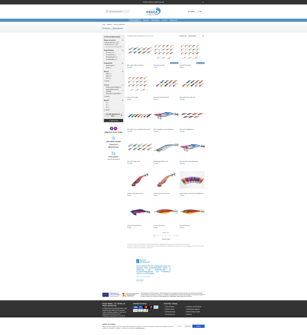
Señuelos (189, 246)
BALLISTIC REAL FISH (133, 161)
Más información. (140, 328)
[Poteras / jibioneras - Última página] (177, 235)
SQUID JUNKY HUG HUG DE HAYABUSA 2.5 (192, 193)
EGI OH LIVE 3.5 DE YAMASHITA (189, 161)
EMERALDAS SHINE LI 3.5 (161, 161)
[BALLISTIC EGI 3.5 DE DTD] (166, 83)
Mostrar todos (149, 36)
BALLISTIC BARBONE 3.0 (187, 129)
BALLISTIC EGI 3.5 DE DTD (161, 97)
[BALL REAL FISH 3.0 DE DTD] (139, 51)
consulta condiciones (113, 159)
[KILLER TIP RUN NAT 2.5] (139, 211)
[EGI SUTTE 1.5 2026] (139, 83)
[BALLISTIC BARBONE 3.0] (192, 115)
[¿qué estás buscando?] (118, 11)
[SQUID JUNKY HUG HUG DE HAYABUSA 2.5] (192, 179)
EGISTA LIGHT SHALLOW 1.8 (162, 193)
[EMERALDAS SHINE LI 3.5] (166, 147)
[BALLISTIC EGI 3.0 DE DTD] (192, 83)
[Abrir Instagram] (115, 128)
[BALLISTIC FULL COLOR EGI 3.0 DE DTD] (139, 115)
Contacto (189, 314)
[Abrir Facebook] (111, 128)
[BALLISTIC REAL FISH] (139, 147)
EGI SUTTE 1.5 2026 (132, 97)
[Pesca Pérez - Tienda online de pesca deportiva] (153, 11)
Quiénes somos (169, 309)
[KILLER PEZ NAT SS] (166, 211)
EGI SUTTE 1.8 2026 (185, 65)
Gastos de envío (170, 314)
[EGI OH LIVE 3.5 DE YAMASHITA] (192, 147)
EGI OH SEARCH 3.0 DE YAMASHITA (164, 129)
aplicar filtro (114, 120)
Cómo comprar (169, 306)
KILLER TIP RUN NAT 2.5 (134, 225)
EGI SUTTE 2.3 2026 (159, 65)
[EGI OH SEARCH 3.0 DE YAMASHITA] (166, 115)
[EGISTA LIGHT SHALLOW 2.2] (139, 179)
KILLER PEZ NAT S (185, 225)
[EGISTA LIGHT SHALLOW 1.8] (166, 179)
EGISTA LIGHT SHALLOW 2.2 (135, 193)
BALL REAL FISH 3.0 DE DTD (135, 65)
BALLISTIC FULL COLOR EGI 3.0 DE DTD (138, 129)
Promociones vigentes (193, 309)
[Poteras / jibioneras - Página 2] (173, 235)
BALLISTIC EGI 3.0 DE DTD (187, 97)
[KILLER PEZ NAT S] (192, 211)
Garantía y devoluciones (193, 306)
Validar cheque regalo (193, 312)
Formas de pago (170, 312)
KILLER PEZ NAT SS (159, 225)
